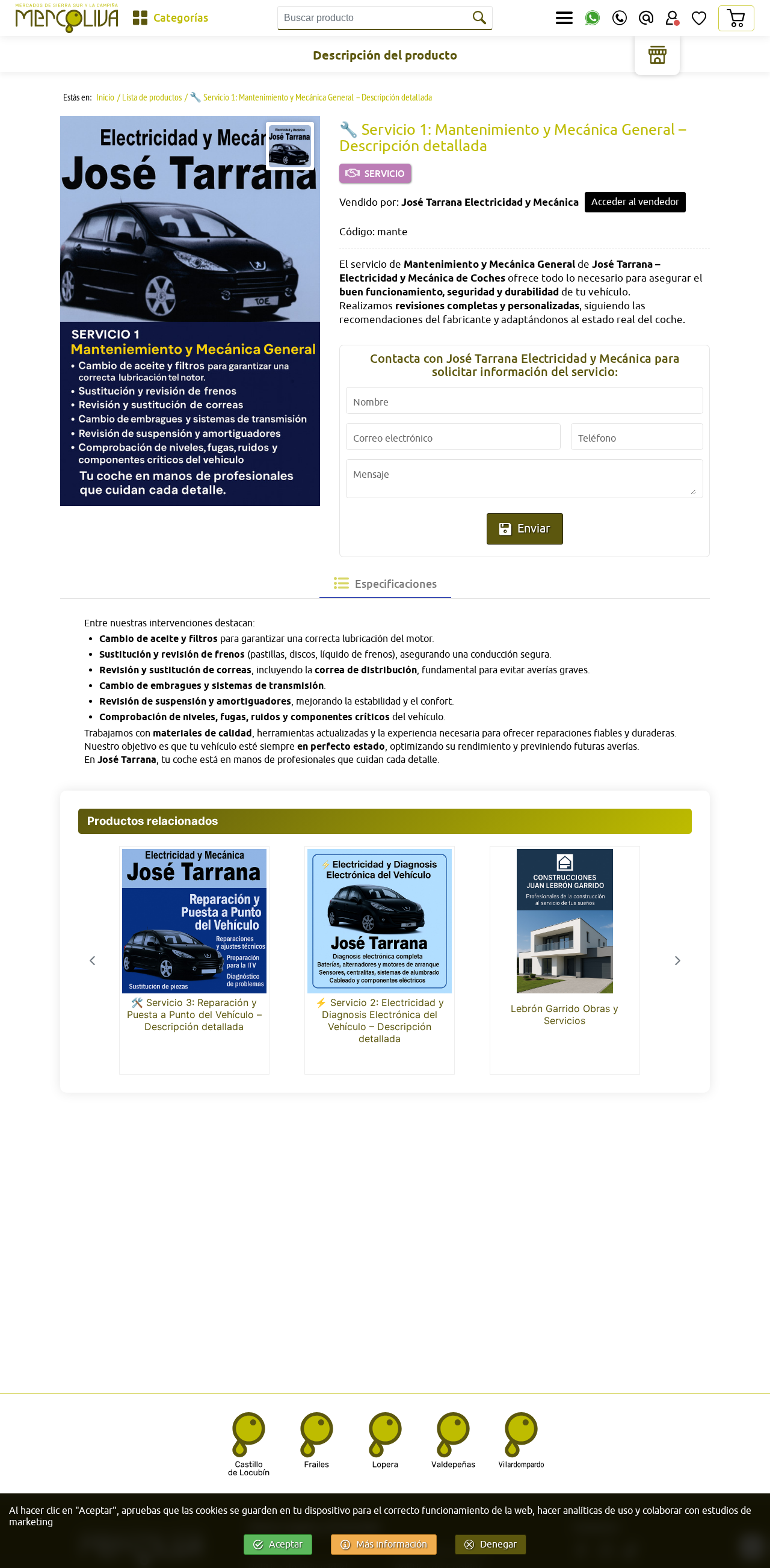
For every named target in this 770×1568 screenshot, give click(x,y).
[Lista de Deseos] (699, 18)
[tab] (385, 583)
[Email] (646, 18)
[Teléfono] (619, 18)
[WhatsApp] (592, 18)
